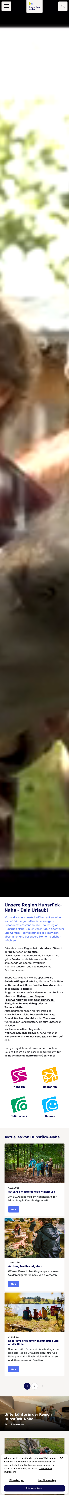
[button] (63, 6)
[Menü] (6, 6)
